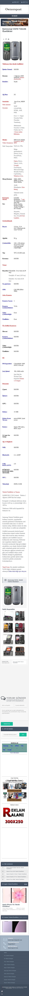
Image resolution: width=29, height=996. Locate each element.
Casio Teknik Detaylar (9, 964)
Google (10, 749)
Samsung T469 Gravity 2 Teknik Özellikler (19, 654)
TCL (12, 745)
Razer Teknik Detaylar (9, 967)
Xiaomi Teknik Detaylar (9, 982)
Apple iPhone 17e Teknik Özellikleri (11, 905)
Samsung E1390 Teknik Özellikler (8, 642)
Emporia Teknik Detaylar (10, 976)
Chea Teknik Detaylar (9, 973)
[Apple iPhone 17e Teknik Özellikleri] (14, 895)
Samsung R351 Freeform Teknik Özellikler (20, 629)
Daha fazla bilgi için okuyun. (18, 571)
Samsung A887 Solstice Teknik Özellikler (20, 642)
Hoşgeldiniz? (11, 944)
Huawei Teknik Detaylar (9, 979)
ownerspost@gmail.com (15, 940)
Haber (5, 952)
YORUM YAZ (7, 723)
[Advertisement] (15, 35)
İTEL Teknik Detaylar (9, 961)
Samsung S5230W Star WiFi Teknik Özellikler (8, 653)
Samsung (5, 745)
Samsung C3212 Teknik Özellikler (18, 662)
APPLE (17, 745)
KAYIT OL (25, 2)
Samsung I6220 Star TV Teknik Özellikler (8, 630)
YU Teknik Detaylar (8, 958)
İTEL (22, 745)
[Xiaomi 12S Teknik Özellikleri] (14, 932)
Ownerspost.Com (13, 948)
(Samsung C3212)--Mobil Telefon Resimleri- (15, 580)
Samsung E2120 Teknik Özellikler (19, 619)
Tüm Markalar (14, 753)
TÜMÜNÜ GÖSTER (23, 917)
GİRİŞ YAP (16, 2)
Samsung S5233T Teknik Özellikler (8, 619)
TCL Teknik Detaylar (9, 955)
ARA (23, 734)
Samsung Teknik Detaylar (10, 970)
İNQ (4, 749)
